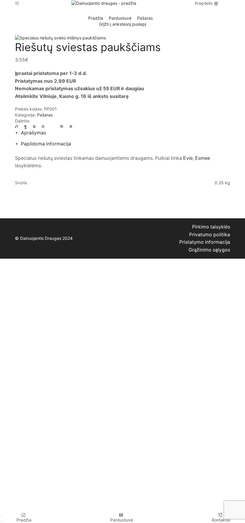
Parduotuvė (120, 18)
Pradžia (95, 18)
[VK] (34, 126)
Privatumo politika (209, 234)
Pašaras (145, 18)
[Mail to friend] (52, 126)
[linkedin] (61, 126)
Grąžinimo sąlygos (209, 250)
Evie (188, 158)
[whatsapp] (69, 126)
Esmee (202, 158)
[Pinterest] (43, 126)
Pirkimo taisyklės (211, 227)
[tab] (33, 133)
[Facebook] (25, 126)
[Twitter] (18, 126)
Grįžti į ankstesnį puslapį (122, 24)
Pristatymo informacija (204, 242)
